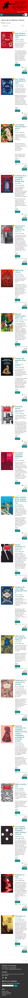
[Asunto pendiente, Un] (7, 553)
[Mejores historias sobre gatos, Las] (7, 322)
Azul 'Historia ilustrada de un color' (20, 81)
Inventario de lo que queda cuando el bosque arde (20, 178)
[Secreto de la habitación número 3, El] (7, 234)
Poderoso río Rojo (19, 875)
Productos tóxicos (18, 407)
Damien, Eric (18, 550)
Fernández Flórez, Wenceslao (19, 364)
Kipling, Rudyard (19, 320)
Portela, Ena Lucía (19, 836)
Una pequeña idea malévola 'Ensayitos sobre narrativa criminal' (20, 830)
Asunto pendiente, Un (20, 545)
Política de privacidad (6, 992)
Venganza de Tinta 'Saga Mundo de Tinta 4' (21, 590)
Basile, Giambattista (19, 686)
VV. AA (16, 130)
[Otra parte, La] (7, 924)
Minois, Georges (19, 274)
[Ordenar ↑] (23, 26)
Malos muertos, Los (21, 785)
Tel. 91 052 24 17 (5, 969)
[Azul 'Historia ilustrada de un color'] (7, 86)
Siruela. (17, 41)
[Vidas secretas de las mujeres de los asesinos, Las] (7, 505)
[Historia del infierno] (7, 278)
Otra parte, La (20, 916)
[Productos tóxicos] (7, 415)
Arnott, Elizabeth (19, 505)
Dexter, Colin (18, 231)
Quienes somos (5, 991)
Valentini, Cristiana (19, 39)
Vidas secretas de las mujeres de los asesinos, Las (21, 500)
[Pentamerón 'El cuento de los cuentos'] (7, 688)
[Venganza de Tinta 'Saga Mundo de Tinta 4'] (7, 595)
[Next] (25, 31)
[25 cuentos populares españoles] (7, 461)
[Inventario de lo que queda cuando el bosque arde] (7, 184)
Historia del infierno (19, 271)
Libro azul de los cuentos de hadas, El (20, 638)
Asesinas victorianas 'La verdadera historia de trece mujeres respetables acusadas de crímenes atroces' (21, 733)
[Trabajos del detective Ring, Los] (7, 366)
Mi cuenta (4, 995)
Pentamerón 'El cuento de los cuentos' (20, 682)
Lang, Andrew (18, 641)
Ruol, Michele (18, 183)
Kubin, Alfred (18, 918)
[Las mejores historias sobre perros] (7, 133)
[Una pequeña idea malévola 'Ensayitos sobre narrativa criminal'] (7, 835)
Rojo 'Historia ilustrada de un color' (20, 35)
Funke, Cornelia (18, 594)
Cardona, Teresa (19, 548)
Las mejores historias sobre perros (20, 126)
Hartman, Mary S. (19, 743)
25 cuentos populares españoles (19, 454)
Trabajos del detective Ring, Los (20, 360)
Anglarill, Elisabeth (19, 788)
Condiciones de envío (6, 993)
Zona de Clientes (22, 11)
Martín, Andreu (18, 411)
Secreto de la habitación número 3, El (20, 228)
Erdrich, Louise (18, 878)
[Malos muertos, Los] (7, 792)
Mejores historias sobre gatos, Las (20, 316)
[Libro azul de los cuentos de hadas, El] (7, 644)
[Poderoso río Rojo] (7, 883)
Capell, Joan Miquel (19, 410)
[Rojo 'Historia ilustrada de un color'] (7, 40)
